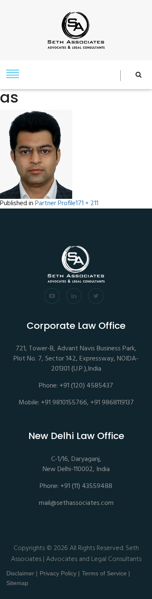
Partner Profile (55, 204)
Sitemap (17, 583)
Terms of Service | (106, 573)
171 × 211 (87, 204)
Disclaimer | (22, 573)
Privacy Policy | (60, 573)
